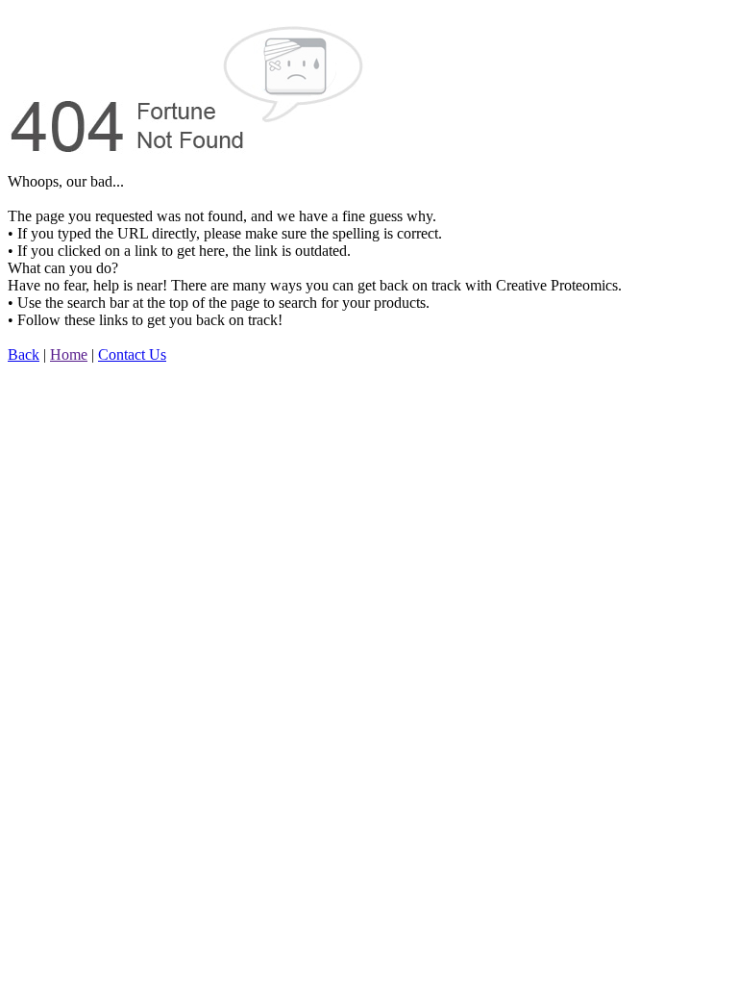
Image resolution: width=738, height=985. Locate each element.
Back (23, 354)
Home (68, 354)
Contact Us (132, 354)
